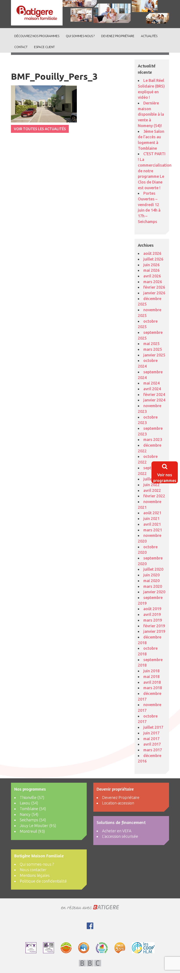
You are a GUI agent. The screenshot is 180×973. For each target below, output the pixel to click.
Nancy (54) (29, 814)
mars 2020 (152, 586)
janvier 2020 (154, 592)
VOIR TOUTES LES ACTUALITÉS (40, 129)
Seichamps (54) (33, 820)
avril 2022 (152, 490)
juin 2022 (151, 484)
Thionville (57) (32, 797)
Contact (20, 47)
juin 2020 (151, 575)
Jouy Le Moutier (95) (38, 825)
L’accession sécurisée (120, 836)
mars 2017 (152, 750)
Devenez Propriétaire (117, 36)
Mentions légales (35, 875)
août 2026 (152, 253)
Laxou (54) (29, 803)
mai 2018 (151, 676)
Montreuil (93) (32, 831)
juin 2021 (151, 518)
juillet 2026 (153, 259)
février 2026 (154, 287)
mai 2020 (151, 580)
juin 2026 (151, 265)
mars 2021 (152, 530)
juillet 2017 (153, 727)
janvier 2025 (154, 355)
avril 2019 (152, 614)
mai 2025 (151, 343)
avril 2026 (152, 276)
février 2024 (154, 394)
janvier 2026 (154, 293)
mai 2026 (151, 270)
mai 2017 (151, 738)
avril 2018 (152, 682)
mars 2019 (152, 620)
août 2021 (152, 513)
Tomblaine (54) (33, 808)
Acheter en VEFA (116, 831)
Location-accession (118, 803)
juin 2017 (151, 733)
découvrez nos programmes (36, 36)
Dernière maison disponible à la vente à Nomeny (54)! (151, 114)
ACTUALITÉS (149, 36)
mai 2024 (151, 383)
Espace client (44, 47)
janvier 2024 (154, 400)
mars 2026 (152, 281)
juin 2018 (151, 671)
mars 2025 (152, 349)
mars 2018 (152, 687)
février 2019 (154, 626)
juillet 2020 (153, 569)
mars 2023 (152, 439)
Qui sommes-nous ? (80, 36)
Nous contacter (33, 869)
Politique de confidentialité (43, 881)
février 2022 (154, 496)
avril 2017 (152, 744)
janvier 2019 (154, 631)
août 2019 (152, 608)
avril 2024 (152, 389)
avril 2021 (152, 524)
